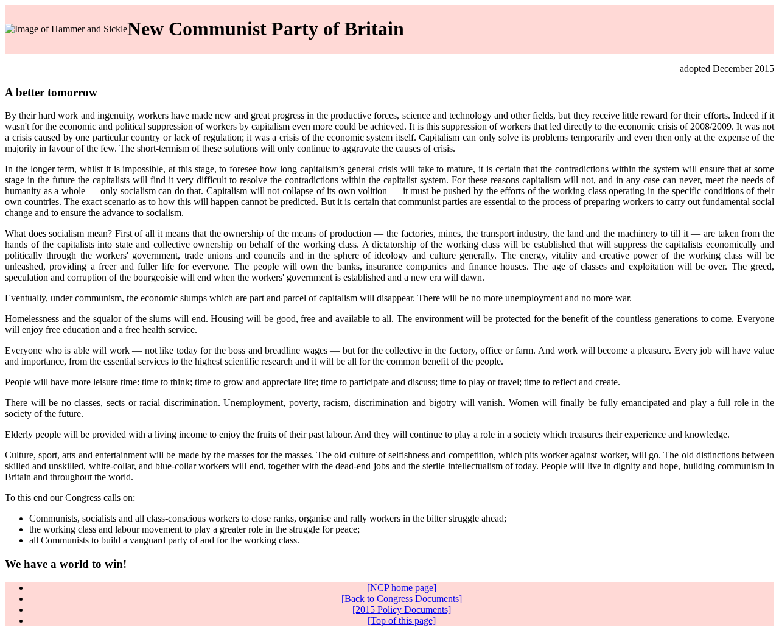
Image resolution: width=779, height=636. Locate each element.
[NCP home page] (401, 587)
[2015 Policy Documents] (401, 609)
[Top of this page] (402, 620)
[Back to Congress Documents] (401, 598)
